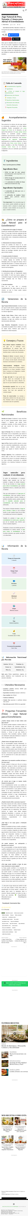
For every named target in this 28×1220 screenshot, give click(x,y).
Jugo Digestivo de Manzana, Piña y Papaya (7, 1130)
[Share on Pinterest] (14, 1218)
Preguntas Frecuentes (12, 107)
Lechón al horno (15, 1069)
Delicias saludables (18, 915)
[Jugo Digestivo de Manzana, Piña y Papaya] (7, 1121)
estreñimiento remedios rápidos (7, 919)
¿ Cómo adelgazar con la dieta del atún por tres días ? (20, 941)
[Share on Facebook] (3, 1218)
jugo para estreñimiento (15, 921)
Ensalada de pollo (15, 1060)
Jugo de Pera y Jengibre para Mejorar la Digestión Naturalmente (7, 1148)
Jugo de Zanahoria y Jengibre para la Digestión (20, 1148)
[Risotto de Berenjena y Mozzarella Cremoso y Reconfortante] (15, 1033)
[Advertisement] (14, 962)
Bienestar (12, 915)
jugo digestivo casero (5, 921)
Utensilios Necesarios (12, 105)
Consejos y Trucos (11, 97)
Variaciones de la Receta (13, 95)
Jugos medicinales (22, 923)
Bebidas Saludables (5, 915)
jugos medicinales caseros (6, 925)
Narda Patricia (6, 24)
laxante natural (14, 925)
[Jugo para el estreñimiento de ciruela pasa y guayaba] (21, 1121)
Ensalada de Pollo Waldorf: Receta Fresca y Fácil (18, 1063)
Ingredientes (10, 89)
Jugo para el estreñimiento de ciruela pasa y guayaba (20, 1130)
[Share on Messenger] (25, 1218)
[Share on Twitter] (8, 1218)
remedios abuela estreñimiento (7, 929)
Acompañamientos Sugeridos (14, 86)
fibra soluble (16, 919)
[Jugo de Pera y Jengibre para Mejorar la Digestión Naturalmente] (7, 1139)
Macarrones (13, 1051)
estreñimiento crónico (12, 917)
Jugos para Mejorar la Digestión (10, 14)
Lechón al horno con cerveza (19, 1071)
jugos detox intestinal (13, 923)
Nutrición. (14, 927)
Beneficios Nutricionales (13, 100)
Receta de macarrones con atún (18, 1054)
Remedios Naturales (17, 929)
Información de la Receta (13, 102)
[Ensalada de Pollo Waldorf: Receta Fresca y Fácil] (5, 1063)
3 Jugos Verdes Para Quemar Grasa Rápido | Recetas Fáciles (7, 941)
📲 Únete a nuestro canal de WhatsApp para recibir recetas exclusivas (15, 983)
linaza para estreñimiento (6, 927)
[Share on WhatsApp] (19, 1218)
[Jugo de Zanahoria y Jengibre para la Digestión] (21, 1139)
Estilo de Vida (4, 917)
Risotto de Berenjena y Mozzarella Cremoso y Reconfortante (14, 1046)
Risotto (4, 1043)
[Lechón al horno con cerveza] (5, 1072)
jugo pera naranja (5, 923)
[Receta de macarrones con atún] (5, 1054)
